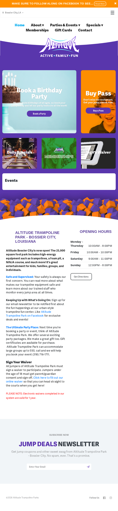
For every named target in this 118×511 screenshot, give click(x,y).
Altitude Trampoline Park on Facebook (28, 313)
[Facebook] (104, 498)
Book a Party (39, 113)
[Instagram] (111, 498)
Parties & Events (64, 24)
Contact (85, 30)
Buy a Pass (98, 110)
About (36, 24)
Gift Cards (63, 30)
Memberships (37, 30)
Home (20, 24)
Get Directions (81, 276)
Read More (100, 4)
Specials (93, 24)
